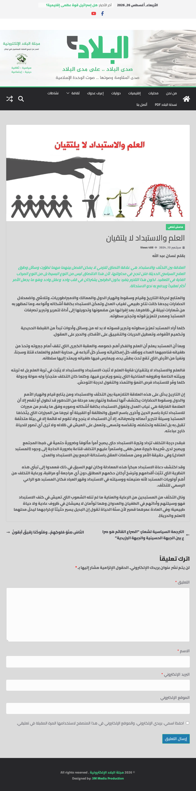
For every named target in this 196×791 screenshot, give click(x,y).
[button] (68, 93)
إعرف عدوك (95, 93)
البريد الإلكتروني (175, 674)
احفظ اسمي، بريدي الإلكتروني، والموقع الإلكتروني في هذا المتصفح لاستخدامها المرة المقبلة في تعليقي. (100, 723)
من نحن (171, 93)
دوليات (116, 93)
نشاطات (53, 93)
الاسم (183, 650)
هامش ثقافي (175, 227)
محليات (153, 93)
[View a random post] (9, 99)
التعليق (182, 582)
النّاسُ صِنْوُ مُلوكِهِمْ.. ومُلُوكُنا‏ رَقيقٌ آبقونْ (48, 532)
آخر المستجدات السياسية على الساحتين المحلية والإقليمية (74, 5)
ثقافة (75, 93)
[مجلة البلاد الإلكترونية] (98, 32)
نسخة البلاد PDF (166, 104)
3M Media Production (108, 778)
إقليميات (134, 93)
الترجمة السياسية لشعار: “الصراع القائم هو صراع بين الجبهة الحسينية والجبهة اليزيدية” (143, 535)
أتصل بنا (141, 104)
